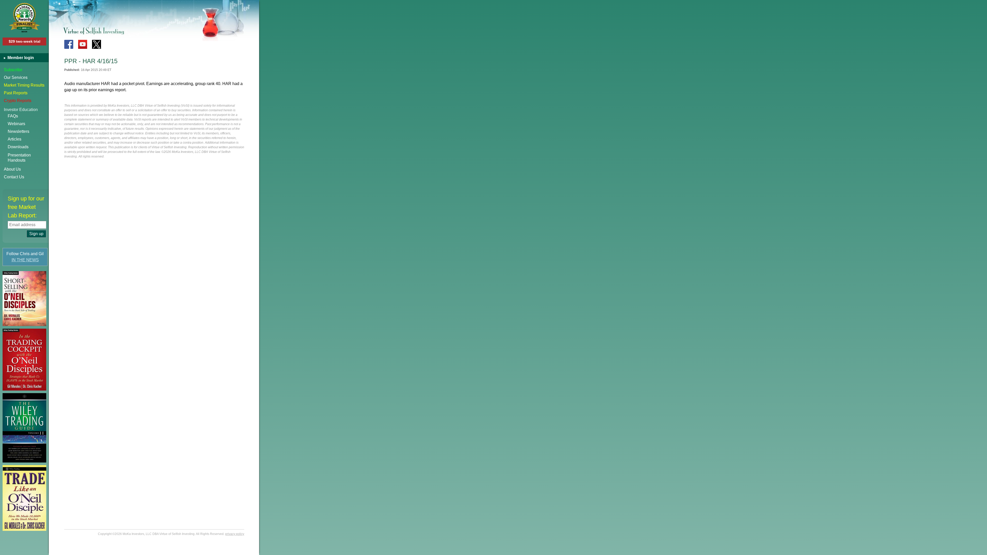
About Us (12, 169)
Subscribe (13, 70)
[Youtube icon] (82, 44)
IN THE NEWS (25, 260)
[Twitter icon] (96, 44)
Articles (14, 139)
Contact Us (14, 177)
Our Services (16, 77)
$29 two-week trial (24, 41)
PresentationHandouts (19, 157)
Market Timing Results (24, 85)
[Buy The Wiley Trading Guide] (24, 427)
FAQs (13, 116)
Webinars (16, 124)
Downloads (18, 147)
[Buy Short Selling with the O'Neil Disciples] (24, 298)
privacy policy (234, 534)
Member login (20, 57)
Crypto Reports (17, 100)
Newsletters (18, 131)
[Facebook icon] (68, 44)
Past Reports (16, 93)
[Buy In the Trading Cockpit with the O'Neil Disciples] (24, 360)
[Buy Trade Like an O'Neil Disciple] (24, 498)
